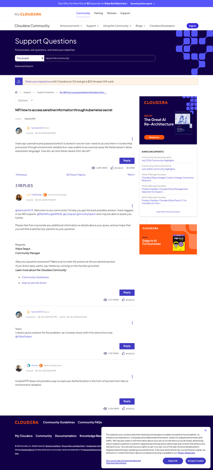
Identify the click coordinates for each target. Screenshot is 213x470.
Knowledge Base (91, 436)
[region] (156, 447)
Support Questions (45, 92)
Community (83, 13)
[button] (131, 138)
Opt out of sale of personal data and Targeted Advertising (123, 461)
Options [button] (23, 100)
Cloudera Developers (162, 25)
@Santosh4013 (24, 210)
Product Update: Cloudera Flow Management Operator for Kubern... (165, 190)
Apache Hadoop (28, 450)
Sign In (192, 25)
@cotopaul (69, 214)
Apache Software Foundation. (95, 450)
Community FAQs (90, 422)
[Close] (205, 430)
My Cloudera (23, 436)
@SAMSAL (57, 214)
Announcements (69, 25)
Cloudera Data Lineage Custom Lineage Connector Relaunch (168, 179)
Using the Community (116, 25)
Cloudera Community (32, 25)
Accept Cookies (196, 461)
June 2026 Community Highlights (158, 168)
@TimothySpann (86, 214)
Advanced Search (24, 66)
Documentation (66, 436)
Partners (111, 13)
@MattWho (43, 214)
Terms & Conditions (53, 446)
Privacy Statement (186, 453)
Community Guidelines (35, 277)
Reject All (172, 461)
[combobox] (99, 58)
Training (98, 13)
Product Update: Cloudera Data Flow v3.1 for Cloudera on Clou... (164, 201)
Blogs (139, 25)
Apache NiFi (30, 119)
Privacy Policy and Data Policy (73, 446)
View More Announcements (168, 212)
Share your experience (38, 81)
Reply (127, 160)
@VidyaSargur (23, 336)
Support (125, 13)
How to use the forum (34, 282)
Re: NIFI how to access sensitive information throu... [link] (83, 92)
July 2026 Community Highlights (158, 160)
